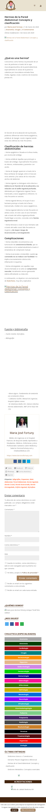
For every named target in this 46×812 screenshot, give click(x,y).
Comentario (10, 509)
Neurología (23, 699)
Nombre (8, 536)
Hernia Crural (10, 484)
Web (6, 554)
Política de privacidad (29, 573)
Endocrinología (24, 667)
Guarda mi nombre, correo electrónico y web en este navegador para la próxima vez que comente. (20, 566)
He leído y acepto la (23, 573)
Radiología (23, 722)
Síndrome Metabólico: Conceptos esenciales (24, 769)
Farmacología (23, 671)
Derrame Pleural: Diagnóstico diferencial (22, 760)
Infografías (16, 479)
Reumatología (23, 727)
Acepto (14, 810)
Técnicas (23, 731)
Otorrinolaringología (23, 708)
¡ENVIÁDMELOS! (23, 659)
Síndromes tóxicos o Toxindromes (20, 756)
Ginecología (23, 681)
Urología (23, 745)
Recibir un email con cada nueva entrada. (22, 590)
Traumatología (24, 736)
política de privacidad (24, 655)
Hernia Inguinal (32, 482)
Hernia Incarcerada (22, 484)
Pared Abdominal (19, 482)
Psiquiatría (23, 718)
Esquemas (25, 479)
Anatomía (10, 30)
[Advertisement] (23, 105)
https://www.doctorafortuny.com (19, 455)
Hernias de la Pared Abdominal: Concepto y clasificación (22, 764)
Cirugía (17, 30)
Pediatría (23, 713)
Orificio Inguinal (21, 487)
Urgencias (24, 741)
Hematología (23, 676)
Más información (28, 810)
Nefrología (23, 690)
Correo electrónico (12, 545)
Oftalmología (23, 704)
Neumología (23, 694)
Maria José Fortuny (15, 27)
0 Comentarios (28, 30)
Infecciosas (23, 685)
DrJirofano (31, 487)
